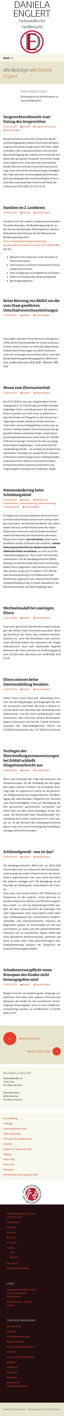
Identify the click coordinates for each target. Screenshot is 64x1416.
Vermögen (8, 1169)
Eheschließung (10, 1118)
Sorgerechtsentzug (45, 126)
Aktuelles (11, 1232)
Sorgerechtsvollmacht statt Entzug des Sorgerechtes (27, 119)
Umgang (7, 1154)
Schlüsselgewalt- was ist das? (28, 852)
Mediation (11, 1227)
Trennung (7, 1123)
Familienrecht (13, 1222)
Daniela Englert (13, 130)
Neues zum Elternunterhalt (26, 387)
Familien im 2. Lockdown (24, 207)
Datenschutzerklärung (17, 1268)
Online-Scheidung (12, 1133)
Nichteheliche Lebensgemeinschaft (20, 1174)
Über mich (11, 1237)
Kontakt (10, 1247)
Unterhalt (7, 1143)
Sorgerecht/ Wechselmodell (17, 1149)
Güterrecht (8, 1164)
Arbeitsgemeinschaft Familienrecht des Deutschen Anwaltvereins (21, 1293)
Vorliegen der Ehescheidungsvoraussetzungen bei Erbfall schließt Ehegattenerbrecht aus (31, 758)
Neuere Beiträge (43, 1051)
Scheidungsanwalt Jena (14, 1128)
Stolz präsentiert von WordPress (44, 1409)
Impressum (12, 1263)
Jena (12, 1252)
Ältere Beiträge (24, 1038)
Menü (6, 58)
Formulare (12, 1242)
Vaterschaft (8, 1159)
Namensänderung (28, 503)
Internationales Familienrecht (17, 1138)
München (14, 1257)
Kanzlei (26, 126)
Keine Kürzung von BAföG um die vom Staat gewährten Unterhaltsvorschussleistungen (31, 305)
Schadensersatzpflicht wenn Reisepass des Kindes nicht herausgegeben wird (27, 975)
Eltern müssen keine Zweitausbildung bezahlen (26, 682)
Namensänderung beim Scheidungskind (23, 492)
